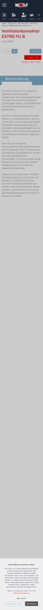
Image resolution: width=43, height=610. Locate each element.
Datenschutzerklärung (21, 593)
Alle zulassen (31, 604)
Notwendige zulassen (15, 604)
